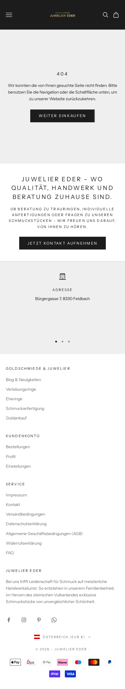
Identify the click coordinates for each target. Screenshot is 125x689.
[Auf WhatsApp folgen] (54, 620)
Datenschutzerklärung (26, 523)
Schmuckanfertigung (25, 408)
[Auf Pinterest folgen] (39, 620)
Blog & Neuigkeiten (23, 379)
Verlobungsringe (21, 389)
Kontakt (13, 504)
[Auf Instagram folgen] (24, 620)
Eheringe (14, 398)
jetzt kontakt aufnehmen (63, 243)
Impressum (16, 495)
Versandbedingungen (25, 514)
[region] (62, 302)
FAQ (10, 552)
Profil (10, 456)
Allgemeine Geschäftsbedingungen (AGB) (44, 533)
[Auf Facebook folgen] (9, 620)
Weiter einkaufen (62, 115)
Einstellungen (18, 466)
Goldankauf (16, 418)
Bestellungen (18, 446)
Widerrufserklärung (24, 543)
